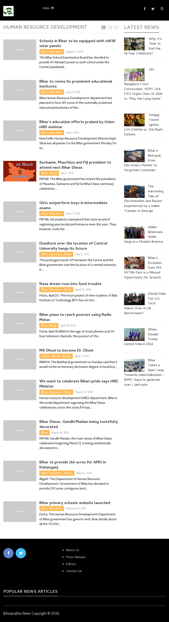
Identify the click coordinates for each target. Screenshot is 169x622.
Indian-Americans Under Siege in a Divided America (143, 235)
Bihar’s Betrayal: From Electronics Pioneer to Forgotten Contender (143, 161)
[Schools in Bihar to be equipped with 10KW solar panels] (19, 49)
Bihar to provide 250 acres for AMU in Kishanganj (72, 465)
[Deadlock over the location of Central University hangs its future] (19, 252)
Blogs (52, 325)
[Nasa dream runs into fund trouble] (19, 292)
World (53, 173)
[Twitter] (21, 553)
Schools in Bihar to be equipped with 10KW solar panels (77, 44)
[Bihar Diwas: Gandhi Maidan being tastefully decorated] (19, 430)
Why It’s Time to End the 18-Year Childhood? (143, 47)
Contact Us (74, 571)
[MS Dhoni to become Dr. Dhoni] (19, 359)
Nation (45, 356)
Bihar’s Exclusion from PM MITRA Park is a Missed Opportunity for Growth (143, 268)
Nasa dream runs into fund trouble (70, 284)
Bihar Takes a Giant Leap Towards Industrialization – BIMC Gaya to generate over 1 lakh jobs (144, 373)
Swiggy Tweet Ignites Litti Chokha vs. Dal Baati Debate (143, 125)
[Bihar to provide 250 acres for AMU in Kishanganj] (19, 471)
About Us (72, 550)
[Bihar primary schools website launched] (19, 511)
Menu (46, 8)
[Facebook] (8, 553)
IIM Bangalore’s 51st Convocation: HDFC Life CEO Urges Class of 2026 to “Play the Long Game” (143, 85)
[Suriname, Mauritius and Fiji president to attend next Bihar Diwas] (19, 171)
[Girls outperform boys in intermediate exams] (19, 211)
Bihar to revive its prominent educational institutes (75, 85)
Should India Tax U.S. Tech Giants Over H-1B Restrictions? (144, 304)
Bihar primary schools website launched (74, 503)
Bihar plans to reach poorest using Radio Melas (75, 318)
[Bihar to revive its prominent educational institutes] (19, 90)
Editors (71, 564)
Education (55, 51)
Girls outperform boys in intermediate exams (73, 206)
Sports (66, 356)
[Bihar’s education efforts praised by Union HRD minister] (19, 130)
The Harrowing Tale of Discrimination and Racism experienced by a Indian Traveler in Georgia (143, 199)
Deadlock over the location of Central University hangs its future (73, 246)
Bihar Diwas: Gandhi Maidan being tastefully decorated (78, 425)
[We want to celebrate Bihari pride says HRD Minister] (19, 390)
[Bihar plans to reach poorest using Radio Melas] (19, 323)
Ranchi (56, 356)
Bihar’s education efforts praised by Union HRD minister (76, 125)
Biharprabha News (17, 613)
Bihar (44, 51)
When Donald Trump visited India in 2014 (141, 337)
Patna (67, 254)
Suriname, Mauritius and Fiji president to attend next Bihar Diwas (75, 165)
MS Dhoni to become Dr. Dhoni (66, 351)
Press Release (76, 557)
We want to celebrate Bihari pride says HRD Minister (78, 384)
